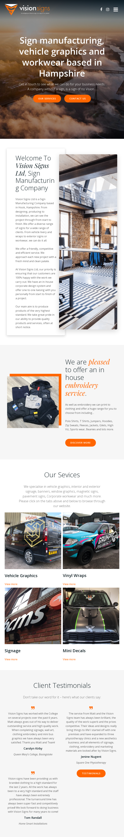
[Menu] (115, 9)
